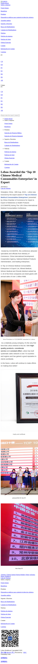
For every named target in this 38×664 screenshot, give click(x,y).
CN (2, 61)
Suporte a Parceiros (6, 23)
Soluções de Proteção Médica (13, 133)
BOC (25, 652)
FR (2, 77)
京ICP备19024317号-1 (8, 652)
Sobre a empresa (5, 5)
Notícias (3, 33)
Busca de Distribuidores (8, 27)
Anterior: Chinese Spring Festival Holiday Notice (15, 574)
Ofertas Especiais (6, 42)
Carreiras (3, 52)
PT (1, 68)
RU (2, 74)
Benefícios (4, 11)
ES (1, 71)
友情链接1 (4, 661)
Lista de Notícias (6, 188)
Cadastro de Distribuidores (8, 30)
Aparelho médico (6, 20)
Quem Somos (5, 8)
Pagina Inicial (5, 3)
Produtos (3, 14)
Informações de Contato (8, 49)
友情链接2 (4, 658)
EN (2, 64)
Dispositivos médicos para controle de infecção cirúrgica (17, 17)
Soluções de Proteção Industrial (13, 136)
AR (2, 80)
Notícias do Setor (6, 39)
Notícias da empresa (6, 36)
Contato (3, 45)
